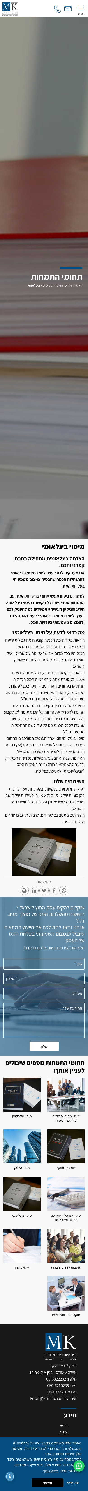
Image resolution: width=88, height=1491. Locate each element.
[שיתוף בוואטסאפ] (63, 890)
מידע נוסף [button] (50, 1471)
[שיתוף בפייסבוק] (53, 890)
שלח (44, 1046)
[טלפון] (57, 9)
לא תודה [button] (73, 1483)
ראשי (63, 1425)
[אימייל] (68, 8)
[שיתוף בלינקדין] (34, 890)
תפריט (80, 13)
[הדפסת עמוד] (24, 890)
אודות (63, 1432)
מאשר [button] (47, 1483)
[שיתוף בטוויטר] (44, 890)
